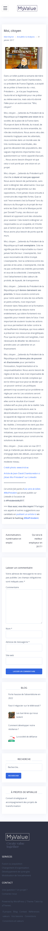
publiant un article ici (26, 514)
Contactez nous (9, 893)
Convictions (30, 916)
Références (34, 911)
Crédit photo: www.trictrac (16, 467)
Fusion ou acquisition (12, 863)
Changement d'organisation (15, 867)
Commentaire (12, 587)
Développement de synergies (16, 871)
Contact (23, 911)
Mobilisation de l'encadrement (16, 875)
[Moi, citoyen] (24, 57)
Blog (15, 911)
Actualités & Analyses (26, 37)
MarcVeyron (9, 37)
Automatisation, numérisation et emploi (13, 538)
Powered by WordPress (13, 901)
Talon (37, 901)
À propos (7, 911)
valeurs (6, 916)
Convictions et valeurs (13, 921)
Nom (9, 628)
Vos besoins (17, 916)
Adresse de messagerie (18, 642)
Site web (10, 655)
